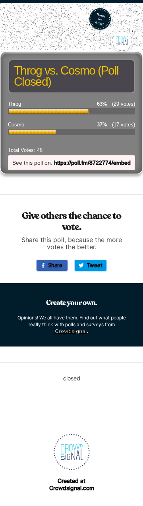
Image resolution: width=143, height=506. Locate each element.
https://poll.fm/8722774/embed (92, 162)
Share (53, 265)
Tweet (93, 265)
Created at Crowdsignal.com (71, 484)
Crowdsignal (71, 331)
